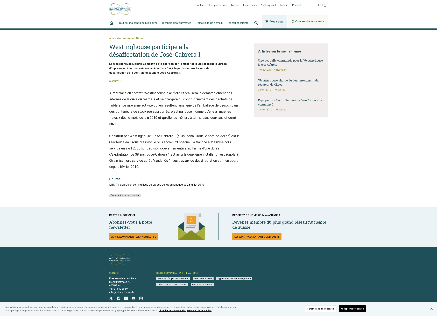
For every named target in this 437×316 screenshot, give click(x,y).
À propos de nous (217, 5)
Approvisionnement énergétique (234, 278)
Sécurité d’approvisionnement (173, 278)
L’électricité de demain (209, 23)
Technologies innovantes (176, 23)
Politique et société (202, 284)
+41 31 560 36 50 (118, 288)
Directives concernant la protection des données (185, 310)
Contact (200, 5)
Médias (235, 5)
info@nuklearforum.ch (121, 292)
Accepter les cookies (352, 308)
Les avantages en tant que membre (256, 236)
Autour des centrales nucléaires (126, 38)
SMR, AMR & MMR (203, 278)
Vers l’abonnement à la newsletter (134, 236)
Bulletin (284, 5)
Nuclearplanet (268, 5)
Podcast (296, 5)
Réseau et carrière (238, 23)
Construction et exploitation (125, 195)
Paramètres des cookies (320, 308)
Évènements (250, 5)
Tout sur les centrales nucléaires (138, 23)
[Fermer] (431, 308)
